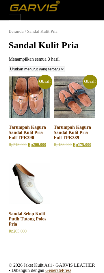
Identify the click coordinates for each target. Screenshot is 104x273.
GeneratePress (58, 270)
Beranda (16, 31)
